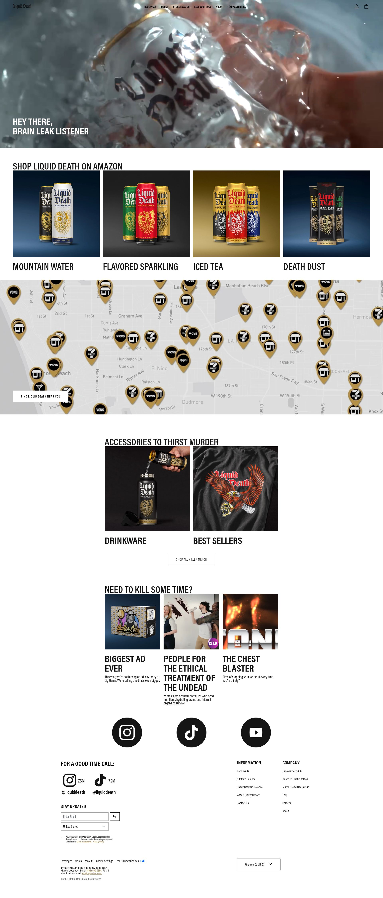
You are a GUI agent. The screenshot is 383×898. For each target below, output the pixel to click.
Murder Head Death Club (295, 787)
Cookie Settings (104, 861)
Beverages (150, 6)
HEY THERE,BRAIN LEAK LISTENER (51, 125)
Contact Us (243, 803)
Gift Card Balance (246, 779)
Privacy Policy (98, 841)
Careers (286, 803)
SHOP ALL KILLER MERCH (191, 559)
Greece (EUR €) (254, 864)
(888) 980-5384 (94, 870)
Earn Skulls (243, 771)
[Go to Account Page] (357, 6)
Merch (164, 6)
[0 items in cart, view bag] (366, 6)
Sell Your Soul (202, 6)
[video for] (191, 348)
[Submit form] (114, 817)
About (219, 6)
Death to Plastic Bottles (295, 779)
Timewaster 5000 (237, 6)
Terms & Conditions (83, 841)
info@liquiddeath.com (92, 873)
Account (89, 861)
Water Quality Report (248, 795)
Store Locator (181, 6)
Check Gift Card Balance (250, 787)
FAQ (284, 795)
